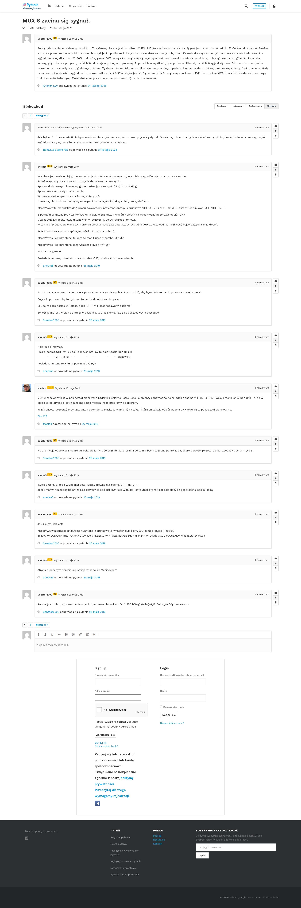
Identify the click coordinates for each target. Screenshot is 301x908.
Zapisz (202, 855)
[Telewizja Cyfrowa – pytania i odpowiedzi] (31, 6)
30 (55, 38)
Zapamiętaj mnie (173, 707)
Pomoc (157, 835)
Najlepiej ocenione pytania (125, 861)
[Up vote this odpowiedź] (275, 126)
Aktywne (271, 106)
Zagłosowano (255, 106)
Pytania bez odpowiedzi (124, 874)
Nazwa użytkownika (107, 675)
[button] (274, 6)
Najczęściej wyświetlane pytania (124, 852)
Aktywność (75, 6)
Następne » (42, 115)
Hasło (163, 691)
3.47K (50, 387)
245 (50, 166)
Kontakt (92, 6)
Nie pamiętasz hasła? (106, 746)
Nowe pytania (118, 843)
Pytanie (259, 6)
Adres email (102, 691)
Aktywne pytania (120, 837)
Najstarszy (222, 106)
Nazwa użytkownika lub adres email (182, 675)
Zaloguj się (101, 742)
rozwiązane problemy (123, 867)
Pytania (59, 6)
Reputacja (159, 839)
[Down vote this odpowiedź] (275, 135)
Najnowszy (238, 106)
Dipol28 (42, 416)
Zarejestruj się (105, 734)
